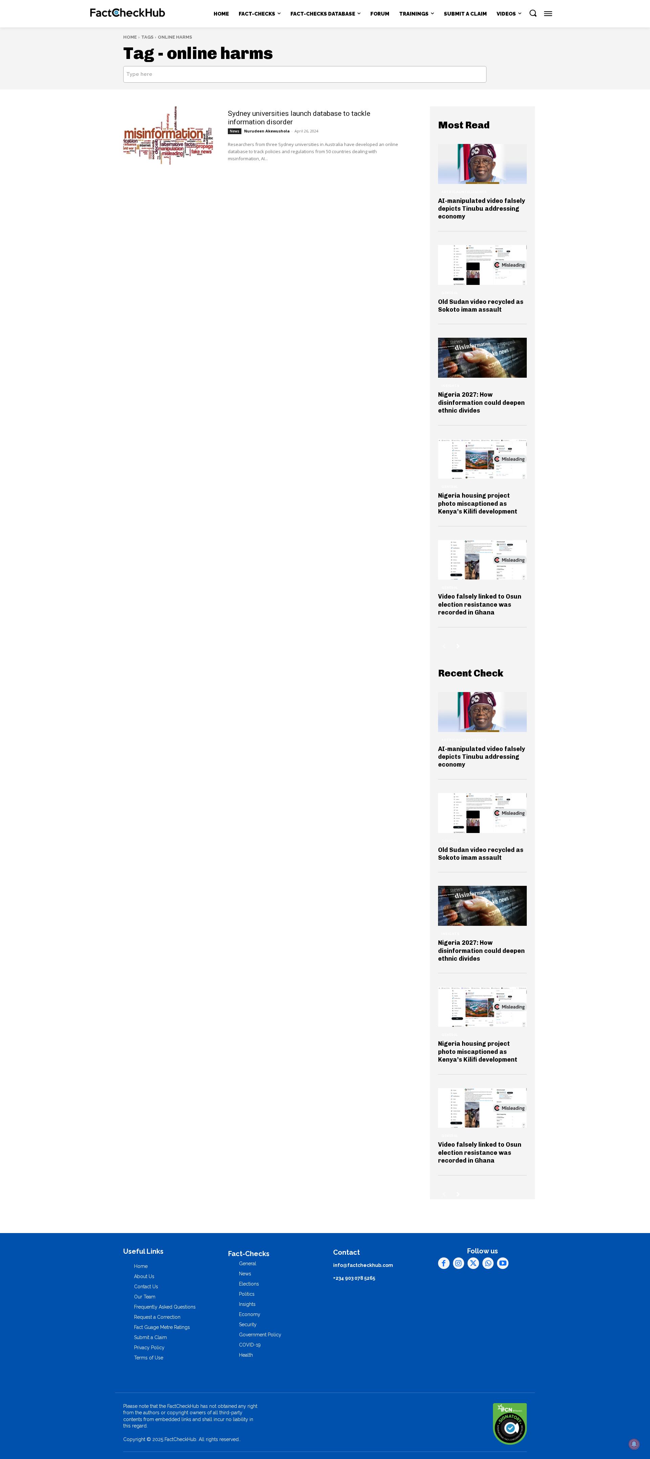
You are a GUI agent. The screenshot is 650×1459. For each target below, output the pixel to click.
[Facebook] (444, 1263)
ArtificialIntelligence (463, 192)
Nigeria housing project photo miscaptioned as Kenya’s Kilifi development (477, 503)
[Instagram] (458, 1263)
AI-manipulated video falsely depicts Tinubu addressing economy (481, 209)
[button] (533, 13)
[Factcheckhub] (128, 14)
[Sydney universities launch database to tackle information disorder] (168, 135)
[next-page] (458, 646)
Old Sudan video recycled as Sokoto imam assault (480, 305)
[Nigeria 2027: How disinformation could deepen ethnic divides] (482, 358)
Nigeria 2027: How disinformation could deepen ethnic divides (481, 402)
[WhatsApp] (488, 1263)
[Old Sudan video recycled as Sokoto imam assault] (482, 265)
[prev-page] (444, 646)
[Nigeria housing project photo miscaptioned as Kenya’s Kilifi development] (482, 459)
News (234, 131)
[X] (473, 1263)
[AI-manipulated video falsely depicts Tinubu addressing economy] (482, 164)
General (449, 293)
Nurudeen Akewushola (267, 130)
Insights (450, 386)
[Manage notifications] (634, 1444)
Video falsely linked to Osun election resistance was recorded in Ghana (479, 604)
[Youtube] (502, 1263)
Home (130, 37)
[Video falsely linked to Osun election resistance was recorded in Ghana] (482, 560)
